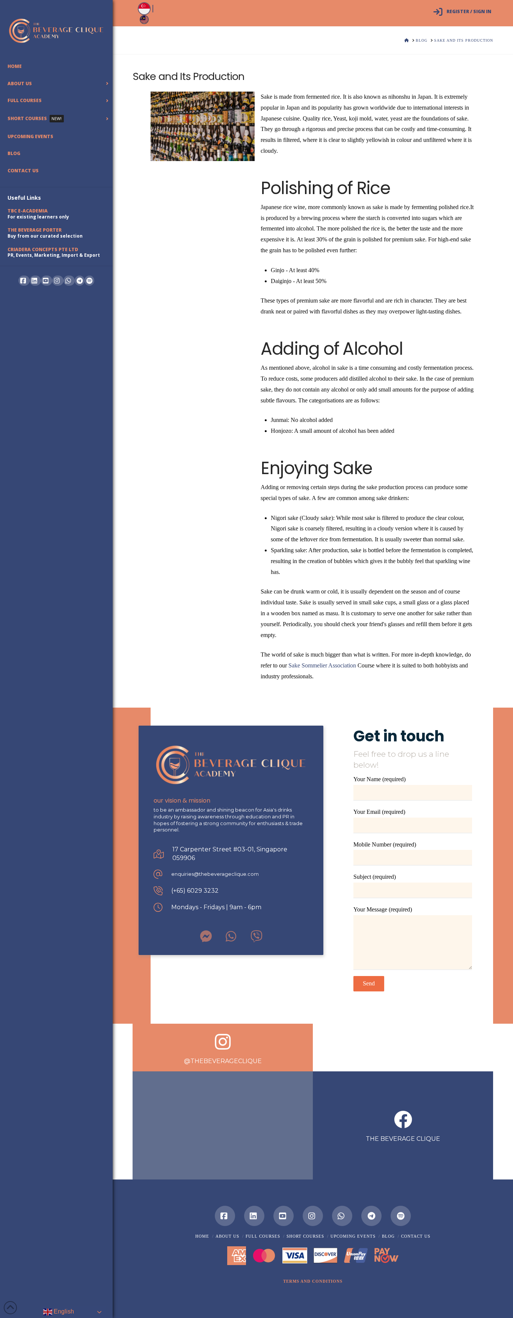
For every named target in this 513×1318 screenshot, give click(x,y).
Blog (388, 1236)
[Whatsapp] (342, 1216)
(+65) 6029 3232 (195, 890)
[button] (313, 1281)
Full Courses (263, 1236)
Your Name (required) (379, 779)
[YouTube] (283, 1216)
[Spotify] (89, 281)
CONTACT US (415, 1236)
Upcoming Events (353, 1236)
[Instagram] (313, 1216)
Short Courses (305, 1236)
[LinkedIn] (254, 1216)
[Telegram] (79, 281)
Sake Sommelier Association (322, 665)
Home (202, 1236)
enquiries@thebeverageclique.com (215, 874)
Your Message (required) (382, 909)
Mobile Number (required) (384, 844)
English (63, 1311)
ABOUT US (227, 1236)
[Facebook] (225, 1216)
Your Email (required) (379, 812)
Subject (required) (374, 877)
